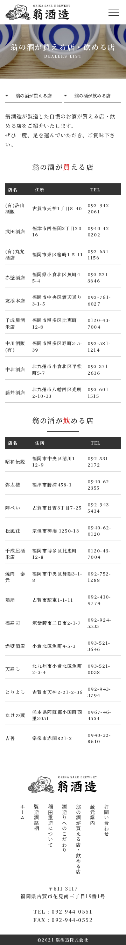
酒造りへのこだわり (64, 828)
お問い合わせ (106, 820)
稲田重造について (50, 825)
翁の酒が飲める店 (92, 95)
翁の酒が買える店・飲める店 (78, 839)
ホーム (22, 812)
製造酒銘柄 (36, 817)
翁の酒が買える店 (33, 95)
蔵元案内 (92, 815)
